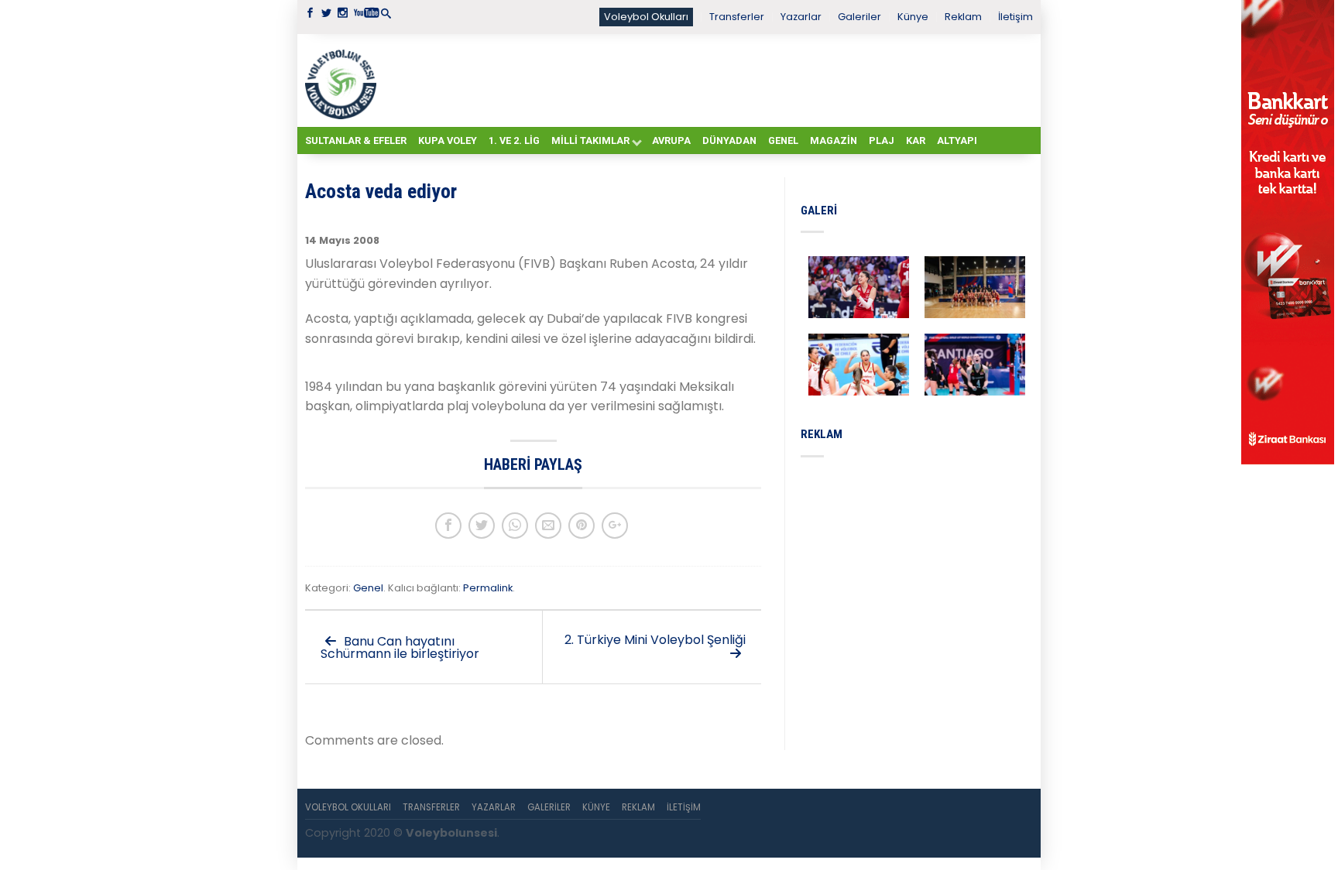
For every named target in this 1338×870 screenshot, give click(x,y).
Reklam (963, 16)
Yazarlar (801, 16)
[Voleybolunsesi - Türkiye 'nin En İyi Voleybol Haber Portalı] (344, 80)
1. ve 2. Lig (514, 140)
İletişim (1015, 16)
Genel (783, 140)
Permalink (488, 587)
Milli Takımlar (590, 140)
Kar (915, 140)
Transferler (736, 16)
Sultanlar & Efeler (356, 140)
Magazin (833, 140)
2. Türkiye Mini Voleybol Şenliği (655, 640)
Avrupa (671, 140)
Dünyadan (729, 140)
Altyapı (957, 140)
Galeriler (859, 16)
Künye (912, 16)
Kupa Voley (447, 140)
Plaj (881, 140)
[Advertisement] (708, 80)
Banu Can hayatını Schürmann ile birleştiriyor (400, 647)
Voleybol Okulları (646, 16)
